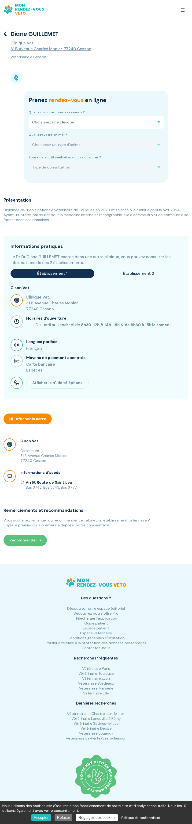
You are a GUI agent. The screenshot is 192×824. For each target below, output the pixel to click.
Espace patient (96, 628)
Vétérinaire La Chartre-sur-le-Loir (96, 713)
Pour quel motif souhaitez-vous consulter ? (65, 157)
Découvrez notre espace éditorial (96, 608)
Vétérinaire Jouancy (96, 733)
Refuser (63, 818)
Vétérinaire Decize (96, 728)
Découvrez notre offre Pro (96, 613)
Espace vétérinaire (96, 633)
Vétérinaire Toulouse (96, 673)
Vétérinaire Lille (96, 693)
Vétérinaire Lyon (96, 678)
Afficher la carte (31, 418)
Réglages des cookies (96, 818)
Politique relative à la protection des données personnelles (96, 642)
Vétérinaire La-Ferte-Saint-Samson (96, 738)
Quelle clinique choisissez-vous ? (57, 112)
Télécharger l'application (96, 618)
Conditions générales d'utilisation (96, 638)
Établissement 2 (138, 273)
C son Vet (29, 440)
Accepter (41, 818)
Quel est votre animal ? (48, 135)
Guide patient (96, 623)
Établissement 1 (52, 273)
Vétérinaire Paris (96, 668)
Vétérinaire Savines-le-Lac (96, 723)
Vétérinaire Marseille (96, 688)
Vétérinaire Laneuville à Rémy (96, 718)
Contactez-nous (96, 647)
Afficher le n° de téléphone (57, 382)
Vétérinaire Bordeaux (96, 683)
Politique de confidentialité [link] (140, 818)
